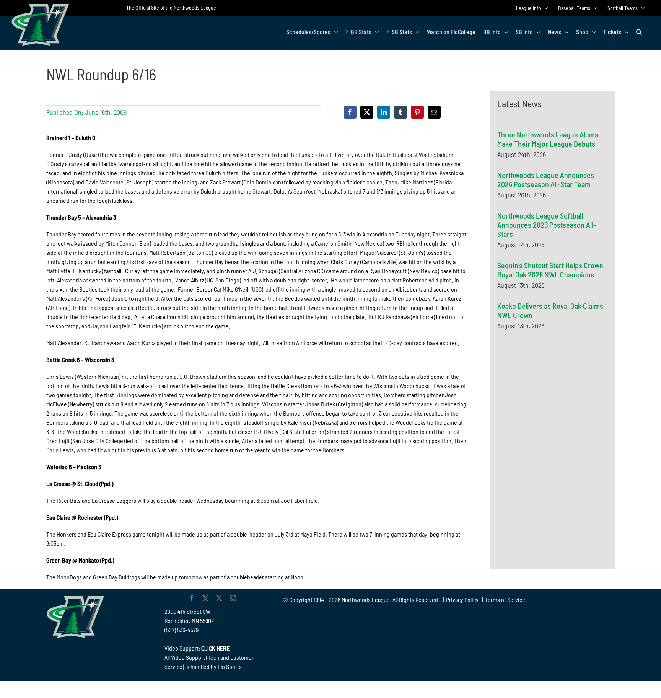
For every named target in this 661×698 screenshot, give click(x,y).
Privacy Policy (462, 599)
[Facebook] (350, 112)
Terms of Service (505, 599)
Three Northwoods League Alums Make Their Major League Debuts (547, 139)
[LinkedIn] (383, 112)
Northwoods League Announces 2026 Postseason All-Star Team (545, 179)
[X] (366, 112)
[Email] (434, 112)
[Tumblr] (400, 112)
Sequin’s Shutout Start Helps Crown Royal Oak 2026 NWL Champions (550, 270)
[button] (639, 32)
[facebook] (192, 598)
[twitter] (205, 598)
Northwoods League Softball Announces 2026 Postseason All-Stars (546, 224)
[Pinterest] (417, 112)
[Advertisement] (554, 410)
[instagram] (233, 598)
